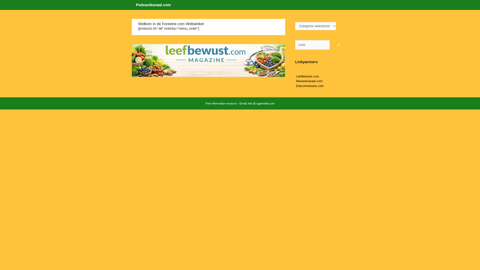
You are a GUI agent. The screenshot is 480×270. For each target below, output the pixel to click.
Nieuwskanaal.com (309, 81)
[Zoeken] (338, 45)
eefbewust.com (308, 76)
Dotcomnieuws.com (310, 86)
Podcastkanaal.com (153, 5)
